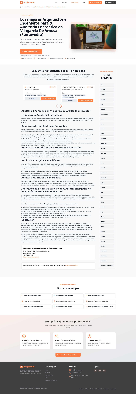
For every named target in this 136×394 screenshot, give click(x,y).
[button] (61, 106)
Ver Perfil (33, 98)
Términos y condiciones (109, 389)
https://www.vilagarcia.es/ (31, 257)
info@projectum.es (77, 370)
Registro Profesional (51, 380)
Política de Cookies (83, 389)
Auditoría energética (71, 265)
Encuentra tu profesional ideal (66, 355)
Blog (84, 2)
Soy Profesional (96, 2)
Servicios (64, 2)
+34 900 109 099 (76, 373)
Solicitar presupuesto (49, 98)
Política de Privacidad (96, 389)
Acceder (110, 2)
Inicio (56, 2)
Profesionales (74, 2)
